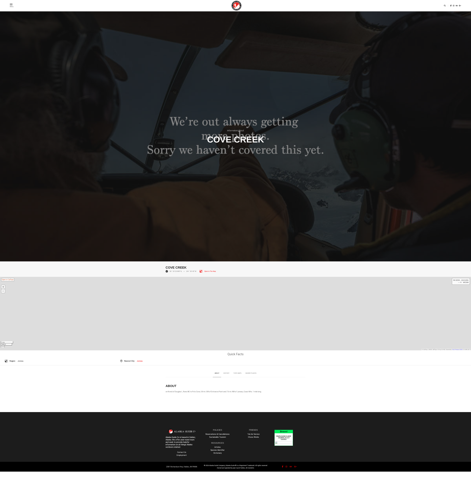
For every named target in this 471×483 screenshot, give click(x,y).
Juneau (140, 361)
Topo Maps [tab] (237, 373)
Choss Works (253, 437)
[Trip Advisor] (456, 6)
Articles (217, 447)
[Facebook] (451, 6)
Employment (182, 455)
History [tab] (226, 373)
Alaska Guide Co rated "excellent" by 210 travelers (283, 437)
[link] (450, 5)
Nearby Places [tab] (250, 373)
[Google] (459, 6)
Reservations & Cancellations (217, 434)
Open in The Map (210, 271)
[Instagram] (453, 6)
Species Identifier (217, 450)
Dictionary (218, 453)
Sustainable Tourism (217, 437)
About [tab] (217, 373)
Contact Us (181, 452)
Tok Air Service (253, 434)
